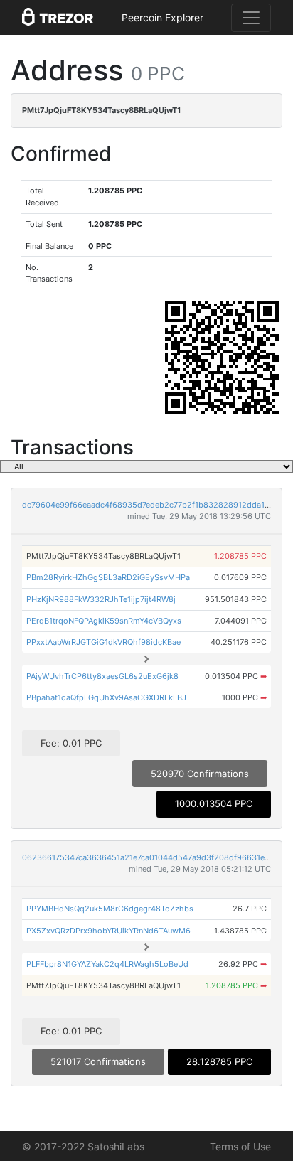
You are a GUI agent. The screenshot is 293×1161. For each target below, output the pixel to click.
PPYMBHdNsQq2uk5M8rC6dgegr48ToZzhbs (109, 909)
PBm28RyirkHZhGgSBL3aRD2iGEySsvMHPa (108, 577)
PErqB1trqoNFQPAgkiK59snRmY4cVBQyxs (103, 621)
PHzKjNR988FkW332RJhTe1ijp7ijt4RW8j (101, 599)
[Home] (57, 17)
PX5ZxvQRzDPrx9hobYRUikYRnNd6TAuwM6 (108, 931)
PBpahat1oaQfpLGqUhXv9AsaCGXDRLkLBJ (106, 697)
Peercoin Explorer (162, 17)
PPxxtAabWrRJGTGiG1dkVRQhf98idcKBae (103, 642)
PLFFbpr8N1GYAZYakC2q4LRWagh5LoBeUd (107, 964)
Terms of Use (240, 1146)
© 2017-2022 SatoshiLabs (83, 1146)
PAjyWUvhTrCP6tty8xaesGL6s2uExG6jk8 (102, 676)
